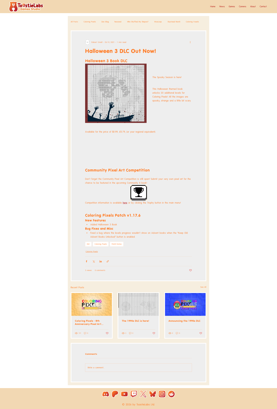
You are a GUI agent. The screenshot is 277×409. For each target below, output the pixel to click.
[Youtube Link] (124, 394)
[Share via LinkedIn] (100, 261)
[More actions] (190, 42)
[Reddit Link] (171, 394)
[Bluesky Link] (152, 394)
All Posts (74, 22)
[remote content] (138, 148)
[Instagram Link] (162, 394)
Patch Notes (117, 244)
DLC (88, 244)
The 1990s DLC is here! (135, 320)
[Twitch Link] (133, 394)
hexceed (118, 22)
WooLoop (158, 22)
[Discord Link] (105, 394)
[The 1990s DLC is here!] (138, 304)
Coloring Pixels (90, 22)
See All (203, 287)
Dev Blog (105, 22)
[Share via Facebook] (86, 261)
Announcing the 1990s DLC (184, 320)
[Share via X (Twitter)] (93, 261)
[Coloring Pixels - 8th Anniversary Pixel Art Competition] (91, 304)
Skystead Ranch (173, 22)
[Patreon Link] (115, 394)
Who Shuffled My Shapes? (137, 22)
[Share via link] (107, 261)
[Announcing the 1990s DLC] (185, 304)
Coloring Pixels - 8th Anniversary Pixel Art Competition (88, 322)
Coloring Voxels (192, 22)
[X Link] (143, 394)
